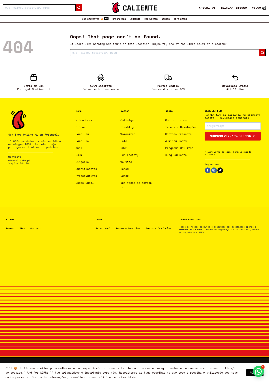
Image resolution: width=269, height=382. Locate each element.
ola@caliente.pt (19, 160)
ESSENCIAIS (151, 19)
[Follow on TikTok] (220, 170)
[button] (234, 7)
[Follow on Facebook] (207, 170)
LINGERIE (135, 19)
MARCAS (166, 19)
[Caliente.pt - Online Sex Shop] (134, 7)
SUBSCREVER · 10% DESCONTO (233, 136)
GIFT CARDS (180, 19)
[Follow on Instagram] (214, 170)
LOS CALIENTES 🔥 (92, 19)
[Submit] (78, 7)
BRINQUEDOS (119, 19)
